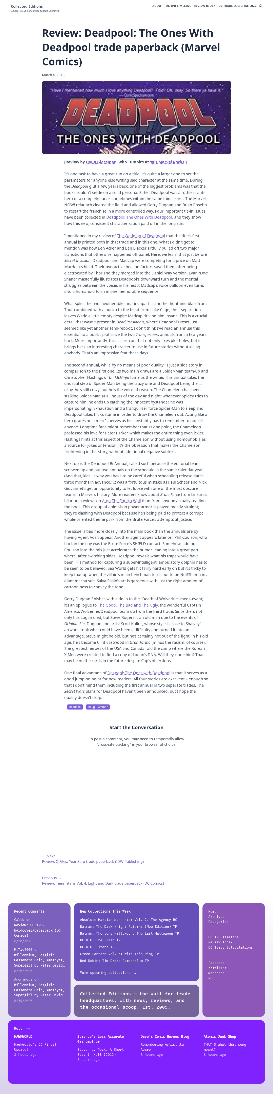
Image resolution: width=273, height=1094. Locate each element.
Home (212, 912)
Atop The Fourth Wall (121, 500)
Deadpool (75, 707)
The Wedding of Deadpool (141, 235)
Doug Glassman (101, 162)
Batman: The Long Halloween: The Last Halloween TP (129, 933)
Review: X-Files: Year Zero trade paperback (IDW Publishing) (93, 861)
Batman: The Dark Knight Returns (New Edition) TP (128, 927)
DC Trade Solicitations (237, 6)
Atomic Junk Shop (220, 1037)
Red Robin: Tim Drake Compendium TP (114, 961)
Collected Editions (27, 6)
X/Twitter (217, 968)
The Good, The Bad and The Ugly (128, 605)
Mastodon (216, 973)
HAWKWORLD (23, 1037)
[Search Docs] (260, 6)
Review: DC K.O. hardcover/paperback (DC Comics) (37, 930)
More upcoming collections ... (109, 973)
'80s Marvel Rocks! (168, 162)
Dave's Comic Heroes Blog (165, 1037)
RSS (211, 978)
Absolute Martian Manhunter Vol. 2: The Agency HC (128, 920)
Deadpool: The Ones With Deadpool (139, 217)
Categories (218, 922)
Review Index (204, 6)
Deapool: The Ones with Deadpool (139, 673)
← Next (48, 856)
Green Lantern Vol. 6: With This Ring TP (119, 954)
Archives (216, 917)
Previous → (51, 877)
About (157, 6)
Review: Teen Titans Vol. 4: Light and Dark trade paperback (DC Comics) (103, 883)
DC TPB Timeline (178, 6)
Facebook (216, 963)
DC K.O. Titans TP (97, 947)
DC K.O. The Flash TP (100, 940)
